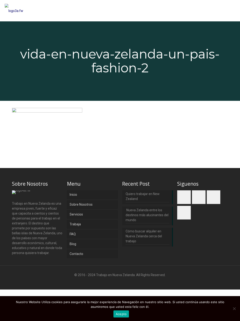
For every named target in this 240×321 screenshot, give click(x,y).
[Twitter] (119, 282)
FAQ (73, 234)
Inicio (73, 194)
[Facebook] (107, 282)
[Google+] (113, 282)
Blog (73, 244)
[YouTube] (126, 282)
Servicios (76, 214)
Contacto (76, 254)
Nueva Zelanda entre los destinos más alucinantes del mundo (147, 215)
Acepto (121, 314)
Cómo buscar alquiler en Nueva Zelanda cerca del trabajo (144, 236)
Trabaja (75, 224)
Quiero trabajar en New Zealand (143, 196)
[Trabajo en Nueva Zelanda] (14, 10)
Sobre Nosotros (81, 204)
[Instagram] (132, 282)
